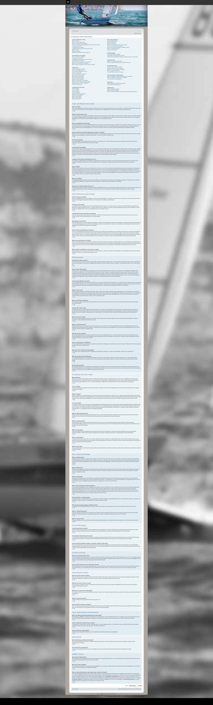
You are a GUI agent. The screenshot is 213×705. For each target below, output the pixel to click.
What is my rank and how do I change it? (80, 63)
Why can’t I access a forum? (78, 76)
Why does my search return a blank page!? (116, 69)
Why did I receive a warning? (78, 79)
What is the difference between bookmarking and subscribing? (119, 76)
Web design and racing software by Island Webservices (132, 696)
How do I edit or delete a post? (78, 70)
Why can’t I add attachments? (78, 77)
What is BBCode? (75, 88)
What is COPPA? (75, 49)
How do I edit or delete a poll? (78, 75)
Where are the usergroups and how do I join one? (117, 44)
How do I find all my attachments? (114, 84)
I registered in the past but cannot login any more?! (82, 48)
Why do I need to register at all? (78, 42)
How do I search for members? (113, 70)
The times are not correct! (77, 58)
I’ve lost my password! (76, 46)
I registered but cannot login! (78, 47)
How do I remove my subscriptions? (114, 78)
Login (140, 33)
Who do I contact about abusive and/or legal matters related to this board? (122, 91)
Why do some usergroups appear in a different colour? (118, 47)
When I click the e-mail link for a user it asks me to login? (83, 64)
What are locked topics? (77, 97)
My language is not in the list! (78, 60)
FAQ (136, 33)
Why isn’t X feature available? (113, 90)
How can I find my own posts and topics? (115, 72)
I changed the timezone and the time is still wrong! (82, 59)
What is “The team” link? (112, 49)
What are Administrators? (112, 40)
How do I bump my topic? (77, 84)
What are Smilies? (75, 91)
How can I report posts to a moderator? (80, 80)
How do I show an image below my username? (81, 61)
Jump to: (127, 685)
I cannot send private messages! (113, 54)
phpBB (102, 693)
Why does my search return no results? (115, 68)
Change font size (139, 31)
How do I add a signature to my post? (79, 71)
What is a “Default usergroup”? (113, 48)
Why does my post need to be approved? (80, 82)
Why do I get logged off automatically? (79, 43)
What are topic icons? (76, 98)
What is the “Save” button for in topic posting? (81, 81)
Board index (76, 31)
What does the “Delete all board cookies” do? (81, 52)
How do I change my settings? (78, 56)
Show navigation (68, 2)
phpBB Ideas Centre (132, 666)
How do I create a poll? (76, 72)
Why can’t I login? (75, 40)
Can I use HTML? (75, 89)
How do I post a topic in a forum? (78, 68)
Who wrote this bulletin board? (113, 89)
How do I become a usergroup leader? (115, 46)
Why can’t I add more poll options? (79, 74)
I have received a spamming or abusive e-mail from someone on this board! (122, 56)
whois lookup (98, 675)
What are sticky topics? (77, 96)
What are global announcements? (79, 93)
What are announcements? (77, 95)
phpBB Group (109, 658)
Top (74, 111)
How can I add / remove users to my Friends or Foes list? (118, 62)
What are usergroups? (111, 43)
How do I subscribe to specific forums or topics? (117, 77)
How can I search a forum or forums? (114, 66)
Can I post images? (76, 92)
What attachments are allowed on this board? (116, 83)
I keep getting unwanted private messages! (115, 55)
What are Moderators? (111, 42)
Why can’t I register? (76, 51)
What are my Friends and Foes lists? (114, 61)
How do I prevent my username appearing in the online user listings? (86, 44)
